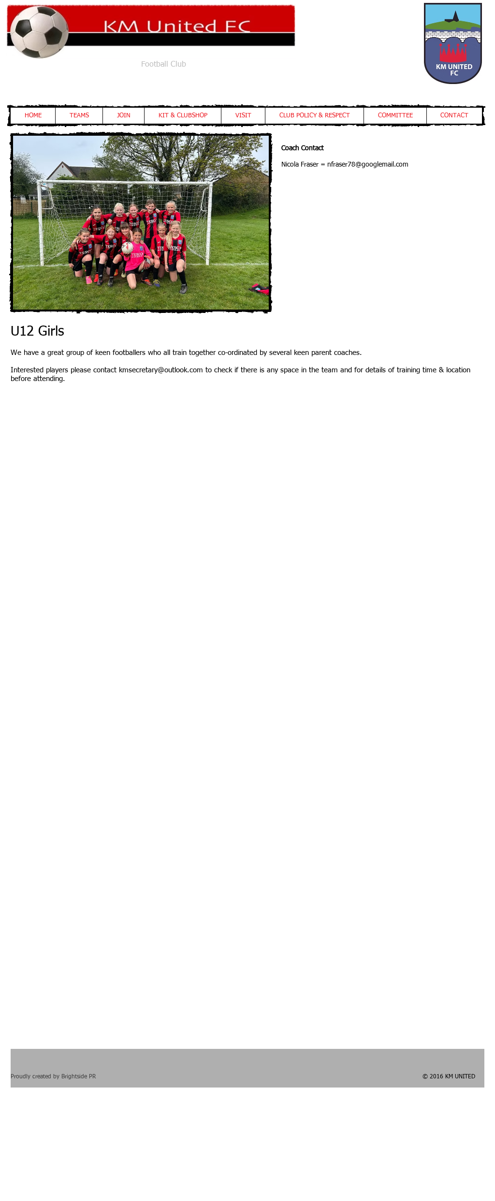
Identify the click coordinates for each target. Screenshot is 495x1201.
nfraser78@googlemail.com (367, 164)
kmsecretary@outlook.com (161, 370)
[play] (206, 292)
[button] (78, 116)
